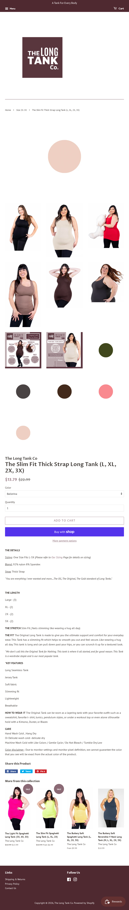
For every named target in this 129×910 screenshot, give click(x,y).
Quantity (10, 502)
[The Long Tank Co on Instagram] (75, 880)
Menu (12, 8)
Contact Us (10, 888)
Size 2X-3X (21, 110)
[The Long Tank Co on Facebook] (69, 880)
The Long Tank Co (63, 902)
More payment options (65, 540)
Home (8, 110)
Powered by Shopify (84, 902)
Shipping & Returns (15, 879)
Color (8, 487)
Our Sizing (56, 557)
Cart (121, 8)
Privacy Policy (12, 883)
